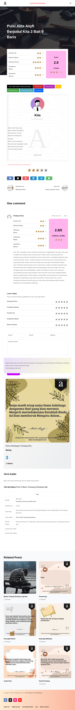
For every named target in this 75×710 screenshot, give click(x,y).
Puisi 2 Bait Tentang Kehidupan (26, 517)
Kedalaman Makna (13, 319)
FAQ (36, 707)
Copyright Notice (27, 707)
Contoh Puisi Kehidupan (37, 3)
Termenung (43, 596)
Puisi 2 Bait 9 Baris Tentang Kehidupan (20, 86)
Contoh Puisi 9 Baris (11, 533)
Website (52, 335)
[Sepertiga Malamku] (55, 619)
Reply (65, 215)
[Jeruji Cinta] (20, 662)
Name (10, 335)
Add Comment (13, 341)
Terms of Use (16, 707)
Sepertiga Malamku (45, 639)
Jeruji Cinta (8, 681)
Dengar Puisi (38, 86)
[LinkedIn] (33, 178)
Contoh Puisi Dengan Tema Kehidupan (19, 164)
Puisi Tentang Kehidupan (39, 510)
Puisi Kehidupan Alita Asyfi (13, 368)
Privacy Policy (44, 707)
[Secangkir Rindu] (20, 619)
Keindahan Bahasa (13, 307)
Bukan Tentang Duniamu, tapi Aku (15, 596)
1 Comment (7, 599)
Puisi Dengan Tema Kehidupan (33, 693)
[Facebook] (10, 178)
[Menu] (70, 3)
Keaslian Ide (11, 313)
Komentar (39, 90)
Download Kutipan (26, 90)
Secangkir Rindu (9, 639)
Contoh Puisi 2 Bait (10, 529)
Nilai (58, 86)
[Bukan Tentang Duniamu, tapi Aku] (20, 577)
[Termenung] (55, 577)
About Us (7, 707)
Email (31, 335)
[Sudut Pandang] (55, 662)
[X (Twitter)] (18, 178)
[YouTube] (20, 700)
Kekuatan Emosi (12, 301)
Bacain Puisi (49, 86)
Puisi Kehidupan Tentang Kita (18, 446)
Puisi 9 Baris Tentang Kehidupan (30, 487)
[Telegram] (41, 178)
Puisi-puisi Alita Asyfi (29, 501)
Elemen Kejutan (12, 324)
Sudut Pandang (44, 681)
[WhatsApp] (49, 178)
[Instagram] (15, 700)
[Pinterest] (25, 178)
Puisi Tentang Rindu (53, 510)
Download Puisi (13, 90)
